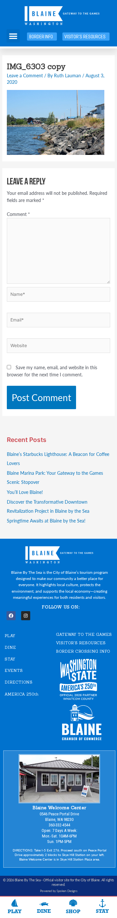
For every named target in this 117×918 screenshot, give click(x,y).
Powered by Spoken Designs (58, 890)
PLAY (10, 635)
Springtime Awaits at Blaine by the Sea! (46, 521)
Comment (18, 214)
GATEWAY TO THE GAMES (84, 634)
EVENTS (14, 670)
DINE (10, 647)
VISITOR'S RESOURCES (81, 642)
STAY (10, 659)
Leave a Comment (25, 75)
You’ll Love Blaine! (25, 492)
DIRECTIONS (18, 682)
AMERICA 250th (21, 694)
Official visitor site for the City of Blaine (71, 879)
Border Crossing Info (83, 651)
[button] (13, 36)
